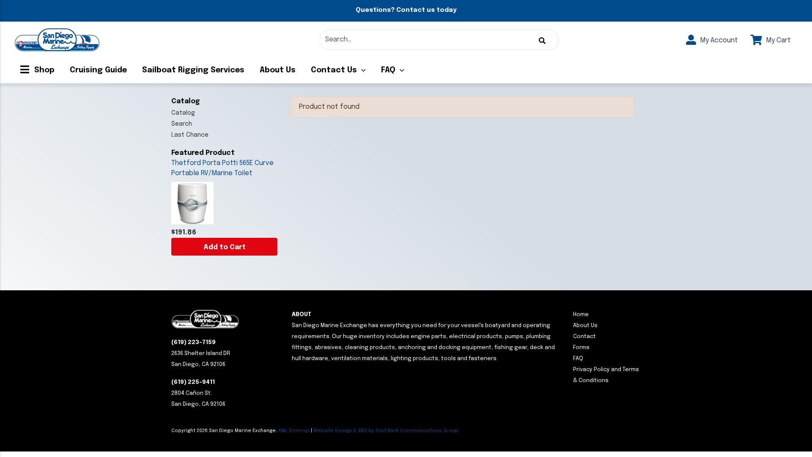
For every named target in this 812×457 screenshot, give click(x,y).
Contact (584, 336)
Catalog (183, 113)
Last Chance (189, 135)
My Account (718, 40)
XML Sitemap (294, 430)
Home (581, 314)
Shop (43, 70)
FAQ (388, 70)
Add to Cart (224, 247)
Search (181, 124)
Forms (581, 347)
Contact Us (334, 70)
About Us (278, 70)
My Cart (777, 40)
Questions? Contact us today (406, 10)
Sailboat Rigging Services (193, 70)
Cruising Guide (98, 70)
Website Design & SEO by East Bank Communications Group (385, 430)
